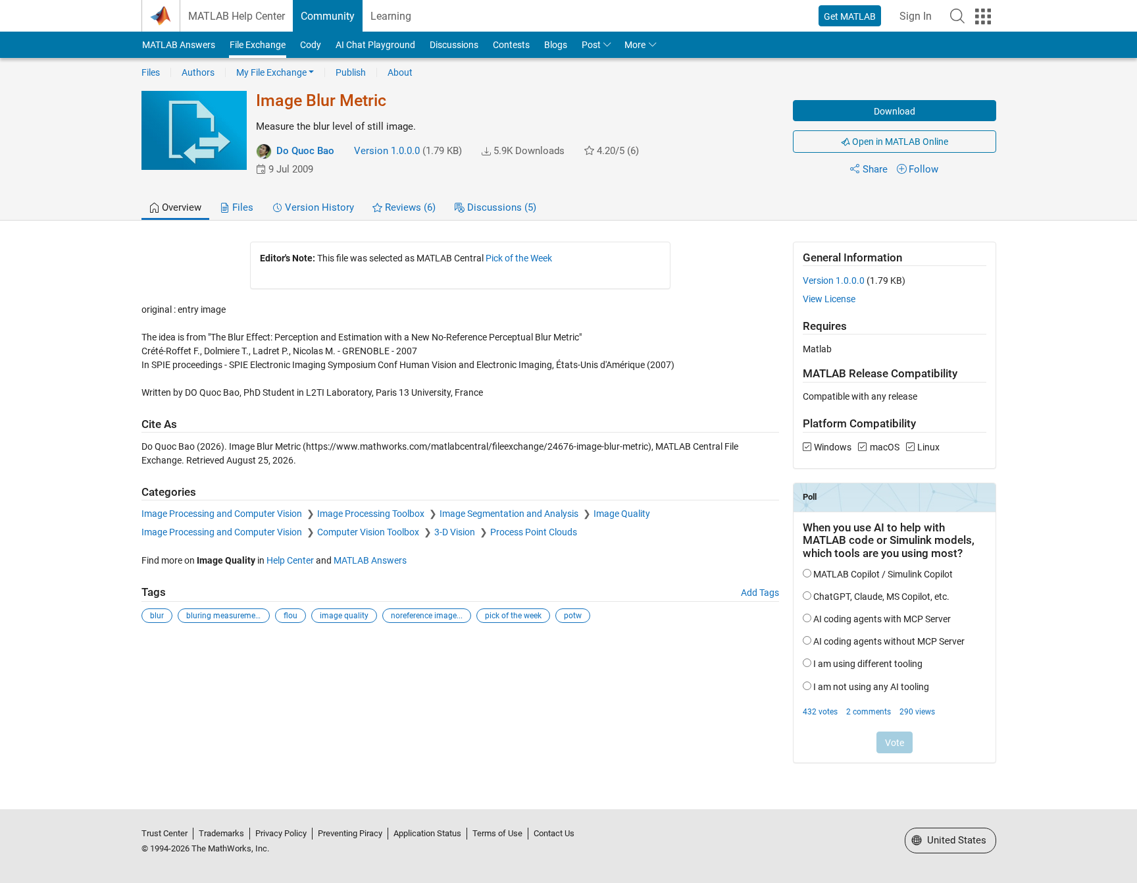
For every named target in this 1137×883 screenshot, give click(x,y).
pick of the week (513, 615)
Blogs (555, 45)
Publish (351, 72)
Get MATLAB (850, 16)
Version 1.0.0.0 (387, 151)
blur (157, 615)
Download (894, 111)
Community (328, 16)
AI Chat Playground (375, 45)
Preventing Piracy (350, 833)
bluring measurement (224, 615)
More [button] (634, 45)
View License (829, 299)
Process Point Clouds (533, 532)
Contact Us (554, 833)
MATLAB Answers (178, 45)
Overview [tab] (180, 207)
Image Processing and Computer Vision (222, 513)
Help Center (290, 560)
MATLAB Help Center (236, 16)
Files (150, 72)
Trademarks (221, 833)
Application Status (427, 833)
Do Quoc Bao (305, 151)
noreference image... (427, 615)
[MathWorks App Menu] (983, 16)
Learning (390, 16)
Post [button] (591, 45)
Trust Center (164, 833)
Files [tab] (241, 207)
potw (573, 615)
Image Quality (622, 513)
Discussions (454, 45)
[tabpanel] (568, 511)
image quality (344, 615)
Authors (198, 72)
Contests (511, 45)
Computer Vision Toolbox (369, 532)
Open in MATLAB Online (899, 141)
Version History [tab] (318, 207)
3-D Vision (455, 532)
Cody (310, 45)
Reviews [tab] (409, 207)
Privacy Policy (281, 833)
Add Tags (760, 592)
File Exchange (258, 45)
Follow (923, 169)
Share (875, 169)
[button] (957, 16)
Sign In (915, 16)
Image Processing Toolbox (371, 513)
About (400, 72)
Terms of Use (497, 833)
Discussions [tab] (500, 207)
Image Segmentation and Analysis (510, 513)
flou (290, 615)
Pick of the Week (519, 258)
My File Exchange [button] (271, 72)
